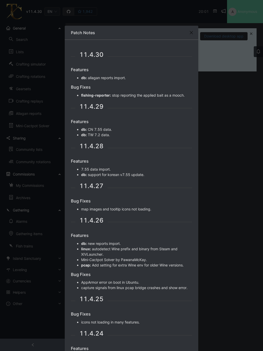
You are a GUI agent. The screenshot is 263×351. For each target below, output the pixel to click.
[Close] (191, 33)
